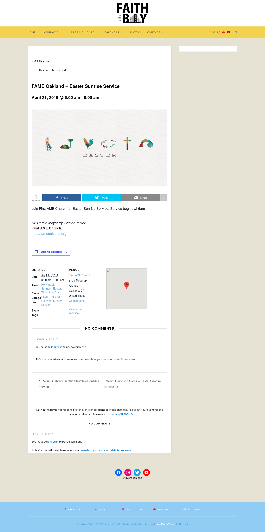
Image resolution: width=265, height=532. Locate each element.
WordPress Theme (166, 524)
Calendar (112, 32)
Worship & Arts (50, 292)
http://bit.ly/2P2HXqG (119, 414)
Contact (153, 32)
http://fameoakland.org (49, 233)
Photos (135, 32)
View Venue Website (76, 311)
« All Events (40, 61)
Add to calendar (51, 252)
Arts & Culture (83, 32)
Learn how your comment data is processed (110, 359)
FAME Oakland (50, 297)
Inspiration (51, 32)
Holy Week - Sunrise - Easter (51, 286)
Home (32, 32)
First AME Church (80, 275)
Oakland (46, 301)
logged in (56, 346)
